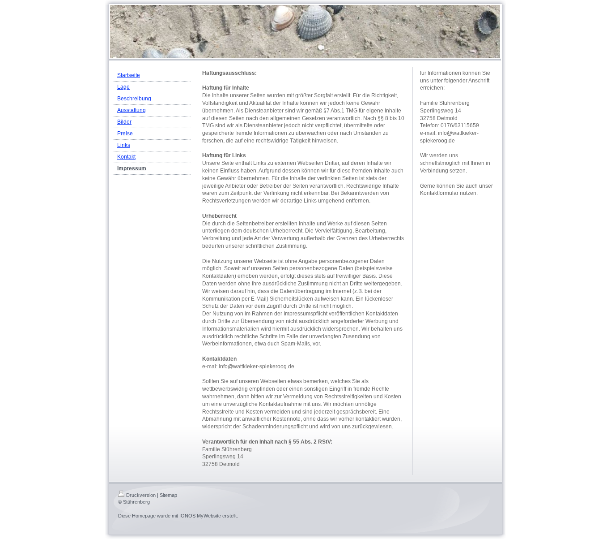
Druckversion (141, 495)
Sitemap (168, 495)
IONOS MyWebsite (200, 515)
